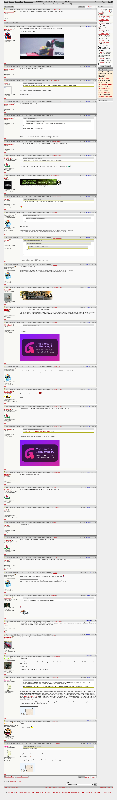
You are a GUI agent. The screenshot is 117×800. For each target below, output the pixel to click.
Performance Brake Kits (69, 792)
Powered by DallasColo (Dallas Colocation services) (58, 787)
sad (5, 623)
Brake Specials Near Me (85, 792)
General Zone (19, 2)
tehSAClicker (8, 29)
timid (5, 510)
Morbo (6, 83)
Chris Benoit (8, 325)
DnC (5, 178)
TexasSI (101, 9)
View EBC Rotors (103, 78)
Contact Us (103, 787)
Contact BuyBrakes (104, 92)
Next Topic (24, 777)
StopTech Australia (104, 88)
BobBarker (102, 23)
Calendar (64, 4)
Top (5, 20)
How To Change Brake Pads (22, 792)
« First (87, 6)
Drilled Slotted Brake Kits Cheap (41, 792)
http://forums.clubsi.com (30, 696)
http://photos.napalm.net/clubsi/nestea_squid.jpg (38, 431)
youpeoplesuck (57, 9)
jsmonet (55, 721)
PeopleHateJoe (57, 238)
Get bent (55, 677)
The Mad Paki (17, 781)
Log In (110, 2)
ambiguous (7, 598)
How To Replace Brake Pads (102, 792)
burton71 (55, 212)
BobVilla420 (8, 392)
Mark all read (14, 787)
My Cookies (7, 787)
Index (19, 777)
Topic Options (8, 6)
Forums (11, 2)
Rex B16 (101, 52)
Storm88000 (8, 637)
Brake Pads (10, 792)
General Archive (28, 2)
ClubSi (6, 2)
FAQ (70, 4)
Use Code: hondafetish (105, 96)
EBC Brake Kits (56, 792)
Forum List (56, 4)
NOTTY (6, 199)
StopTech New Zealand (105, 84)
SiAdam (12, 781)
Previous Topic (9, 777)
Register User (47, 4)
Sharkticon (7, 158)
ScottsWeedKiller (104, 16)
